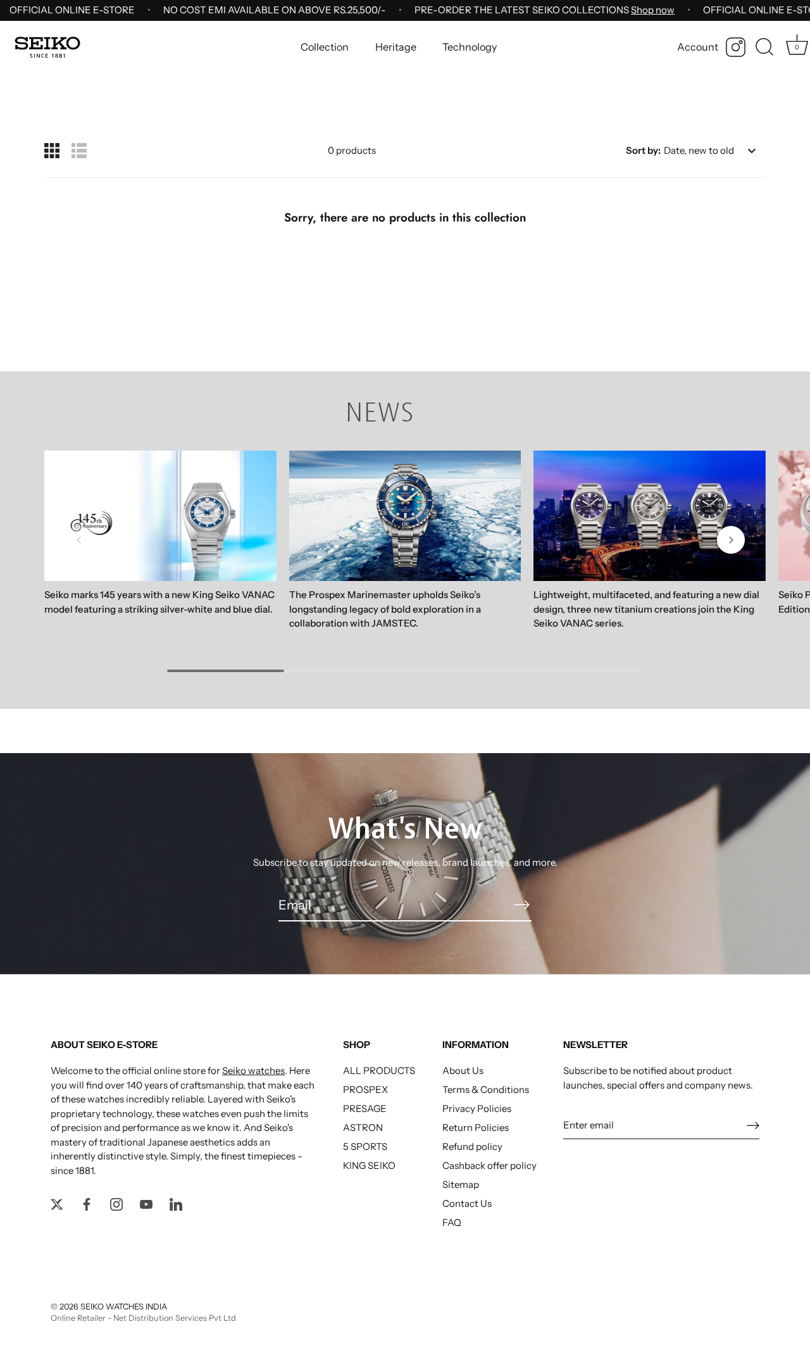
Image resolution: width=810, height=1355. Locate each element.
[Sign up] (753, 1125)
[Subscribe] (521, 904)
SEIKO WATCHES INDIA (123, 1306)
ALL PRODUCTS (379, 1071)
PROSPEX (365, 1089)
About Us (462, 1071)
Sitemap (460, 1184)
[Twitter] (57, 1203)
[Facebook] (86, 1203)
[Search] (764, 47)
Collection (325, 47)
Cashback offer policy (489, 1165)
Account (697, 47)
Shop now (653, 10)
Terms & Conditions (485, 1089)
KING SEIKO (369, 1165)
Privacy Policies (476, 1108)
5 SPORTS (365, 1146)
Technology (469, 47)
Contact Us (467, 1203)
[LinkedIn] (176, 1203)
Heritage (395, 47)
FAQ (451, 1222)
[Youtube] (146, 1203)
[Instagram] (736, 47)
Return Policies (475, 1127)
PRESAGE (365, 1108)
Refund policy (472, 1146)
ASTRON (363, 1127)
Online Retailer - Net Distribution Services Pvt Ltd (143, 1317)
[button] (79, 540)
